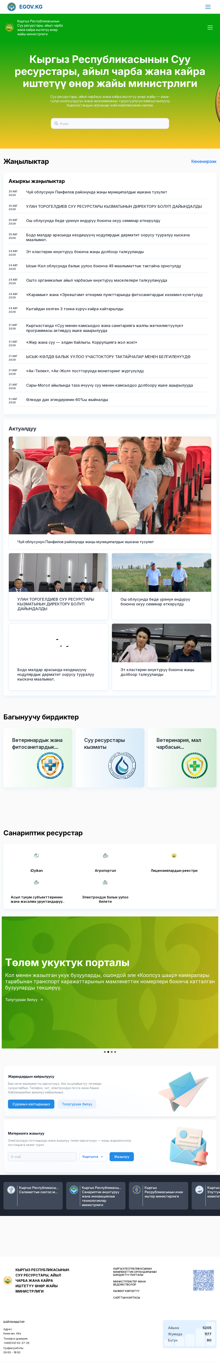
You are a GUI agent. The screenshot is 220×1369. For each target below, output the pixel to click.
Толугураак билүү (21, 999)
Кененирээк (204, 161)
